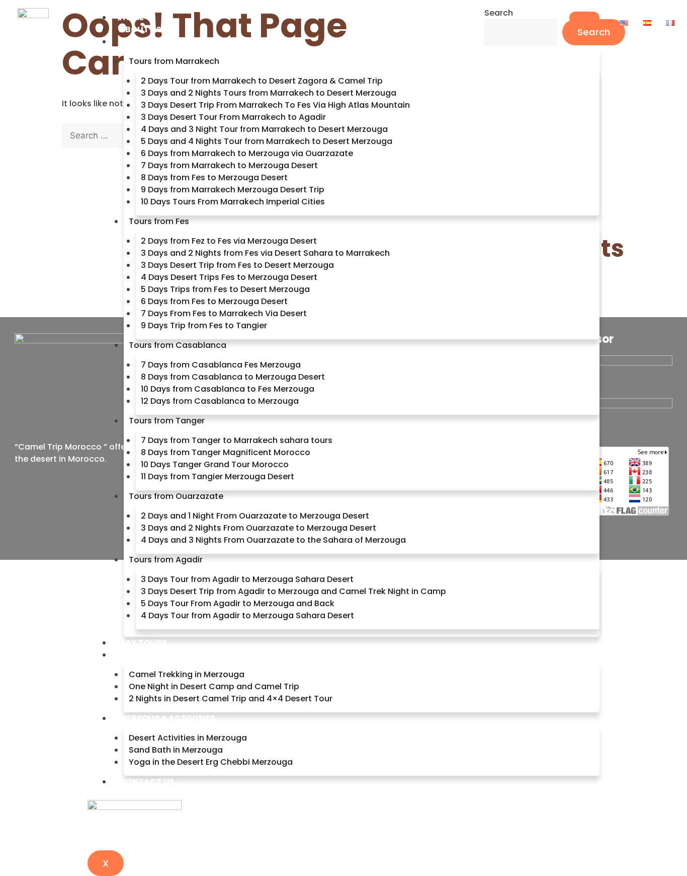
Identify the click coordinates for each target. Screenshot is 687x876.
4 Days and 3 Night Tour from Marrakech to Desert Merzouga (264, 129)
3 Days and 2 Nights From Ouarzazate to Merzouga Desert (258, 528)
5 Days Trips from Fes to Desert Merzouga (225, 289)
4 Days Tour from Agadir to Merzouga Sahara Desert (247, 615)
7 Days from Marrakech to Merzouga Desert (229, 165)
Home (131, 17)
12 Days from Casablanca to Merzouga (220, 401)
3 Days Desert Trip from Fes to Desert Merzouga (237, 265)
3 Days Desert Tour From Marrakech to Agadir (233, 117)
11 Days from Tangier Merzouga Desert (217, 476)
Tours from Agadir (166, 559)
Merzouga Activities (167, 718)
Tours (133, 41)
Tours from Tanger (167, 420)
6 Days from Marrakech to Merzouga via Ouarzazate (247, 153)
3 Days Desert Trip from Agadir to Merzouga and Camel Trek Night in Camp (293, 591)
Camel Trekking (155, 655)
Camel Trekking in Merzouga (186, 674)
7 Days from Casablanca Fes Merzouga (221, 365)
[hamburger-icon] (584, 18)
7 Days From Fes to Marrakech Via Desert (224, 313)
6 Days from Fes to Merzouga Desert (214, 301)
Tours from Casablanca (177, 345)
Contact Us (147, 781)
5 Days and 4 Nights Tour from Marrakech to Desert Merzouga (266, 141)
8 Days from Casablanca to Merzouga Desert (233, 377)
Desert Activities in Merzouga (188, 738)
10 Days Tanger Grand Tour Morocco (215, 464)
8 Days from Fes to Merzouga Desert (214, 177)
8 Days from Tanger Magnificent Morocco (225, 452)
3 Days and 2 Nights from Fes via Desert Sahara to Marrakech (265, 253)
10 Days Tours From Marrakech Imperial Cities (233, 201)
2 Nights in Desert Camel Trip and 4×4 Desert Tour (230, 698)
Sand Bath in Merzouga (176, 750)
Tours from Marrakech (174, 61)
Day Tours (143, 642)
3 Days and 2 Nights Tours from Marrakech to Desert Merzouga (268, 93)
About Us (140, 29)
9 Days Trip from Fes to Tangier (204, 325)
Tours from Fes (159, 221)
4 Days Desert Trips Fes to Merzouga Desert (229, 277)
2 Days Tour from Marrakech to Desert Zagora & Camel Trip (262, 81)
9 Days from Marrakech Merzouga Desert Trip (232, 189)
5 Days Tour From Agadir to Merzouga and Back (237, 603)
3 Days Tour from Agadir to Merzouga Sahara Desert (247, 579)
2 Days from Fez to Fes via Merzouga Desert (229, 241)
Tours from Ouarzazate (176, 496)
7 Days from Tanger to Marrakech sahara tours (236, 440)
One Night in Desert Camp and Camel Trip (214, 686)
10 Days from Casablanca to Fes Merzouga (227, 389)
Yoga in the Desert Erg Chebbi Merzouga (211, 762)
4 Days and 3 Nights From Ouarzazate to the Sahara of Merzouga (273, 540)
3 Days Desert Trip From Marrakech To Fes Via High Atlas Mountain (275, 105)
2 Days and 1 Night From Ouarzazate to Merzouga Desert (255, 516)
